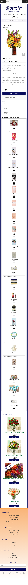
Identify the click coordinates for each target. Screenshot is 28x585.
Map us (14, 522)
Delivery (14, 553)
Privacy (14, 555)
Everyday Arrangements (14, 20)
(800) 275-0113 (18, 521)
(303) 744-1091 (14, 17)
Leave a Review (14, 545)
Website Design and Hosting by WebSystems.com (20, 583)
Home (3, 20)
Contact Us (14, 544)
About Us (14, 542)
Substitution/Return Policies (14, 557)
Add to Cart (14, 93)
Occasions (7, 20)
